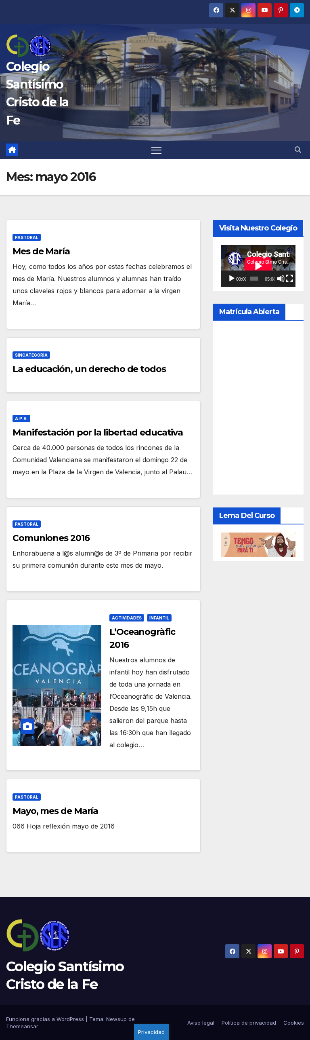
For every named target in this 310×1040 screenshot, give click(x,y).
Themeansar (22, 1026)
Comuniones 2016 (51, 538)
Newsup (116, 1019)
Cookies (293, 1022)
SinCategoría (31, 355)
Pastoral (26, 237)
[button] (298, 150)
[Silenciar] (281, 279)
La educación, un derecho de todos (89, 369)
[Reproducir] (232, 279)
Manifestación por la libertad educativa (98, 432)
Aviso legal (200, 1022)
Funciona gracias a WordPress (46, 1019)
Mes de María (41, 251)
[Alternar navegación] (156, 150)
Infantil (159, 617)
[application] (258, 266)
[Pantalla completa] (289, 279)
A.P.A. (21, 418)
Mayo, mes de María (55, 810)
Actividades (127, 617)
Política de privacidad (249, 1022)
